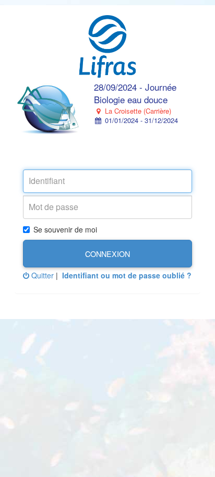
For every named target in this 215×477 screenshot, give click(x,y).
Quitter (41, 275)
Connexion (107, 253)
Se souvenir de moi (65, 229)
